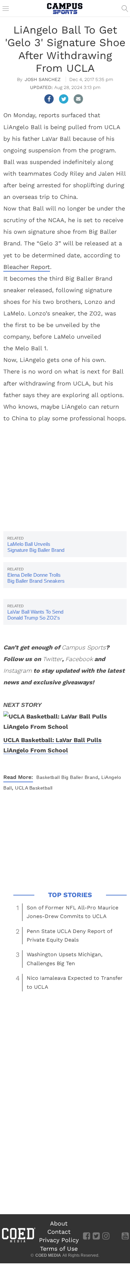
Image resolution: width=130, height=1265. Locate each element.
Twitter (52, 658)
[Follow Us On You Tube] (125, 1235)
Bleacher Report (26, 266)
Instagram (17, 670)
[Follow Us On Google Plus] (115, 1235)
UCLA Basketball (34, 788)
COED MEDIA (48, 1255)
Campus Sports (84, 647)
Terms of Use (59, 1248)
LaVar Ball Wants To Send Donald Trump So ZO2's (35, 615)
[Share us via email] (78, 99)
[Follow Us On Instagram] (106, 1235)
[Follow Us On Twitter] (96, 1235)
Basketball (48, 777)
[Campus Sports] (65, 8)
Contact (59, 1231)
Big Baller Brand (79, 777)
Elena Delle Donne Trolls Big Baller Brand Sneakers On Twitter (36, 581)
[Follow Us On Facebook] (86, 1235)
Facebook (79, 658)
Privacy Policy (59, 1239)
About (59, 1223)
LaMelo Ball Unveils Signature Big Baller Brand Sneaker (35, 550)
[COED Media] (18, 1241)
